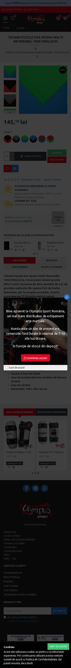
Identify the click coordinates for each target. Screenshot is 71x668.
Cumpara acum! (36, 358)
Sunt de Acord (58, 646)
